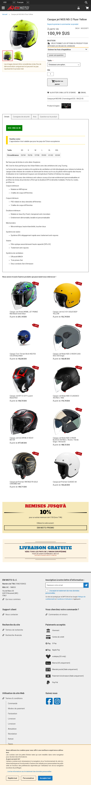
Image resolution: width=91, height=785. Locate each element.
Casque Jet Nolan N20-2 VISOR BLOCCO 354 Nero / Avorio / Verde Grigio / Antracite (66, 440)
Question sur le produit (48, 117)
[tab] (68, 49)
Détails (6, 117)
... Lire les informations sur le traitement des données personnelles (28, 771)
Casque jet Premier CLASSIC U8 (65, 482)
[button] (8, 2)
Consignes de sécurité (21, 117)
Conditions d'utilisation (64, 599)
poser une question (56, 55)
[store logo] (18, 8)
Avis (34, 117)
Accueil (4, 14)
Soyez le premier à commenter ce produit (62, 24)
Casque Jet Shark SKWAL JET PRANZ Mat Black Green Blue (24, 313)
